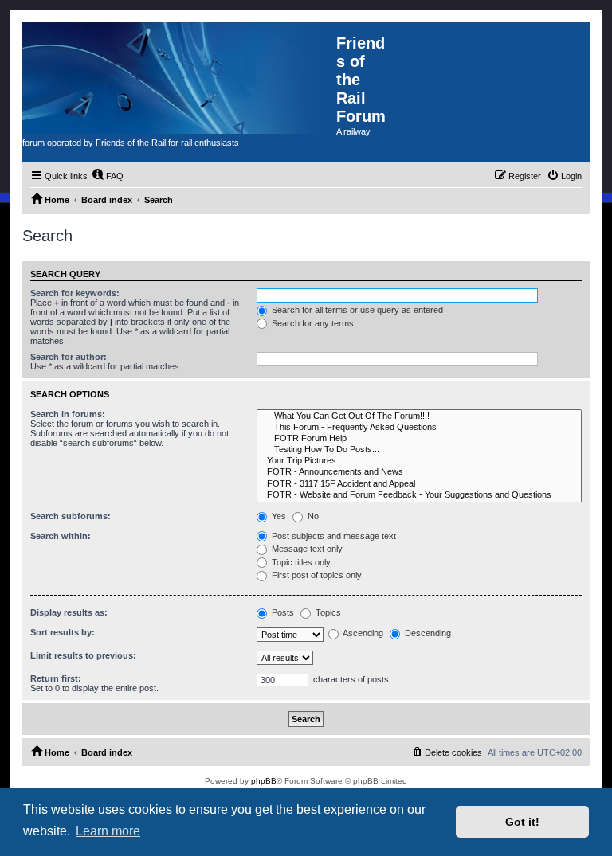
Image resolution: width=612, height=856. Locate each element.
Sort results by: (62, 632)
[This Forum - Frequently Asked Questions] (419, 427)
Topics (327, 612)
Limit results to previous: (83, 655)
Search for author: (68, 357)
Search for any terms (311, 323)
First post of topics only (315, 575)
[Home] (179, 78)
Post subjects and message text (332, 536)
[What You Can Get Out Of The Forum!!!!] (419, 416)
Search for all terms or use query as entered (356, 310)
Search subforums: (70, 516)
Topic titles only (300, 562)
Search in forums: (67, 414)
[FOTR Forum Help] (419, 438)
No (312, 516)
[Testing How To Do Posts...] (419, 449)
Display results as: (69, 612)
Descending (426, 633)
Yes (277, 516)
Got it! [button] (522, 821)
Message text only (306, 548)
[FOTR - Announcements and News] (419, 472)
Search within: (60, 536)
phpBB (264, 780)
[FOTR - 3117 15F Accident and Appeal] (419, 484)
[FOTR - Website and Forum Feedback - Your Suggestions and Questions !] (419, 495)
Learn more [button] (108, 831)
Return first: (55, 678)
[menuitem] (108, 176)
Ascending (362, 633)
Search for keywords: (75, 293)
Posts (281, 612)
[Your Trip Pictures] (419, 461)
